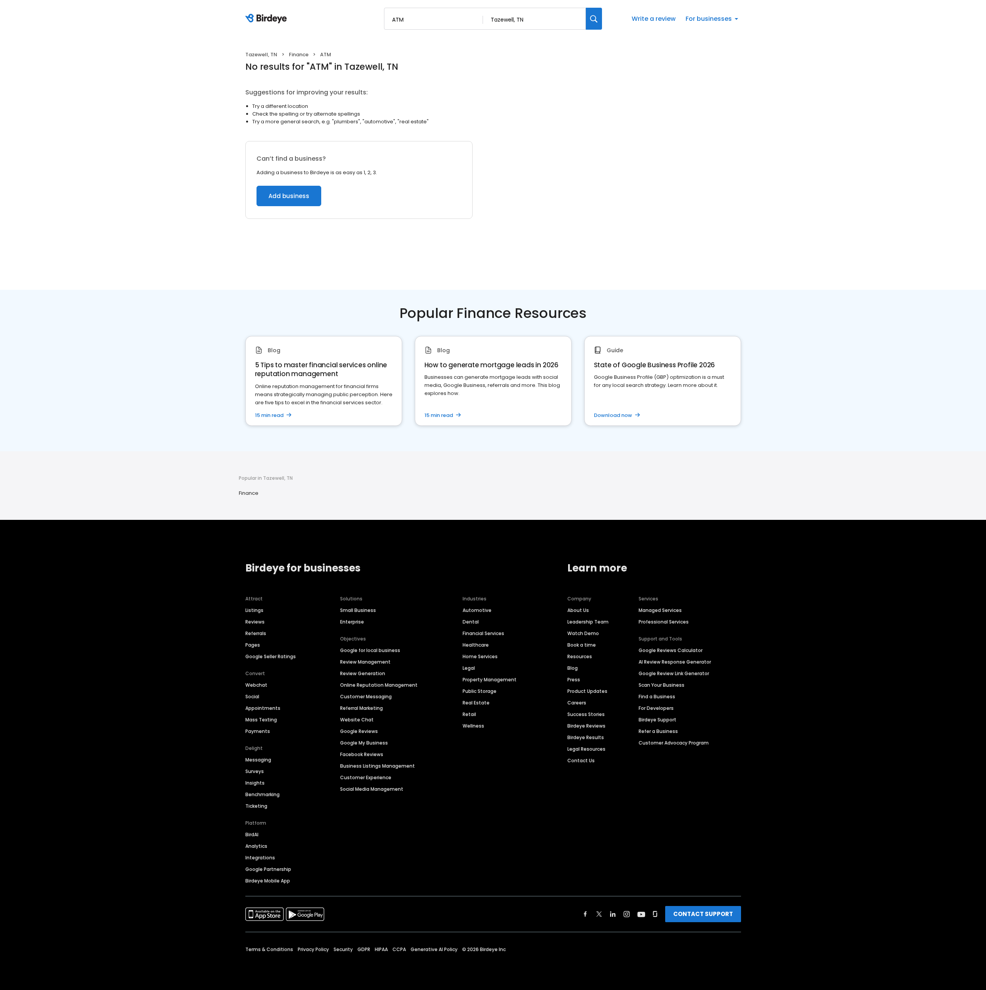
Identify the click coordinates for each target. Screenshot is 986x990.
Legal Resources (586, 749)
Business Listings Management (377, 766)
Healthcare (476, 645)
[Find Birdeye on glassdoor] (655, 914)
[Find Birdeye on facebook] (585, 914)
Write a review (654, 18)
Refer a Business (658, 731)
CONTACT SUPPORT (703, 914)
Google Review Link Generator (674, 673)
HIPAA (381, 949)
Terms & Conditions (269, 949)
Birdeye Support (657, 719)
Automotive (477, 610)
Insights (255, 783)
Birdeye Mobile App (267, 880)
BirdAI (251, 834)
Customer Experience (365, 777)
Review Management (365, 662)
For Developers (656, 708)
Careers (576, 702)
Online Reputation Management (379, 685)
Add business (288, 196)
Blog (572, 668)
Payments (257, 731)
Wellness (473, 726)
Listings (254, 610)
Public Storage (479, 691)
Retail (469, 714)
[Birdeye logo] (267, 18)
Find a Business (657, 696)
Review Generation (362, 673)
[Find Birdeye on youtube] (641, 914)
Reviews (255, 622)
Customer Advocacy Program (674, 743)
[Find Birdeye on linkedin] (613, 914)
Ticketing (256, 806)
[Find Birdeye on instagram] (627, 914)
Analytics (256, 846)
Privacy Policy (313, 949)
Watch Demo (583, 633)
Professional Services (664, 622)
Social (252, 696)
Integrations (260, 857)
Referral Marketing (361, 708)
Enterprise (352, 622)
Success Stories (586, 714)
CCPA (399, 949)
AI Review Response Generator (675, 662)
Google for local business (370, 650)
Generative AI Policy (434, 949)
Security (343, 949)
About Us (578, 610)
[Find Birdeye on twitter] (599, 914)
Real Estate (476, 702)
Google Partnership (268, 869)
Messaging (258, 759)
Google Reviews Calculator (671, 650)
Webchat (256, 685)
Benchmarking (262, 794)
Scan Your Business (661, 685)
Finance (299, 54)
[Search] (594, 19)
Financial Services (483, 633)
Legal (469, 668)
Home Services (480, 656)
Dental (471, 622)
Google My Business (364, 743)
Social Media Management (371, 789)
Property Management (489, 679)
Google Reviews (359, 731)
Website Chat (357, 719)
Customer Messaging (366, 696)
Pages (252, 645)
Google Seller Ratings (270, 656)
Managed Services (660, 610)
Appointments (262, 708)
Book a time (581, 645)
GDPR (363, 949)
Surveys (254, 771)
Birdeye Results (585, 737)
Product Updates (587, 691)
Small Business (358, 610)
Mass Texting (261, 719)
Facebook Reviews (361, 754)
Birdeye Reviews (586, 726)
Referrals (255, 633)
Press (573, 679)
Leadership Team (588, 622)
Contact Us (581, 760)
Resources (579, 656)
